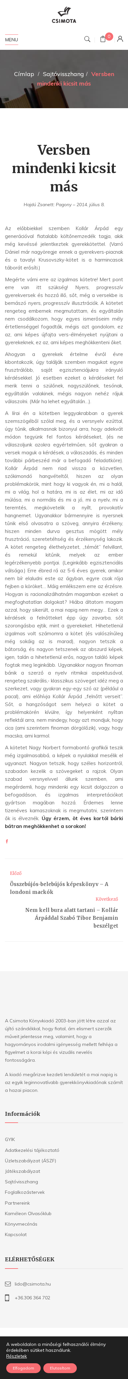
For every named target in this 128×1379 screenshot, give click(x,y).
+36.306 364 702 (32, 1298)
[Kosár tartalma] (103, 40)
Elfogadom (23, 1368)
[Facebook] (7, 841)
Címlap (24, 74)
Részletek (16, 1356)
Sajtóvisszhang (63, 74)
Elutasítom (60, 1368)
